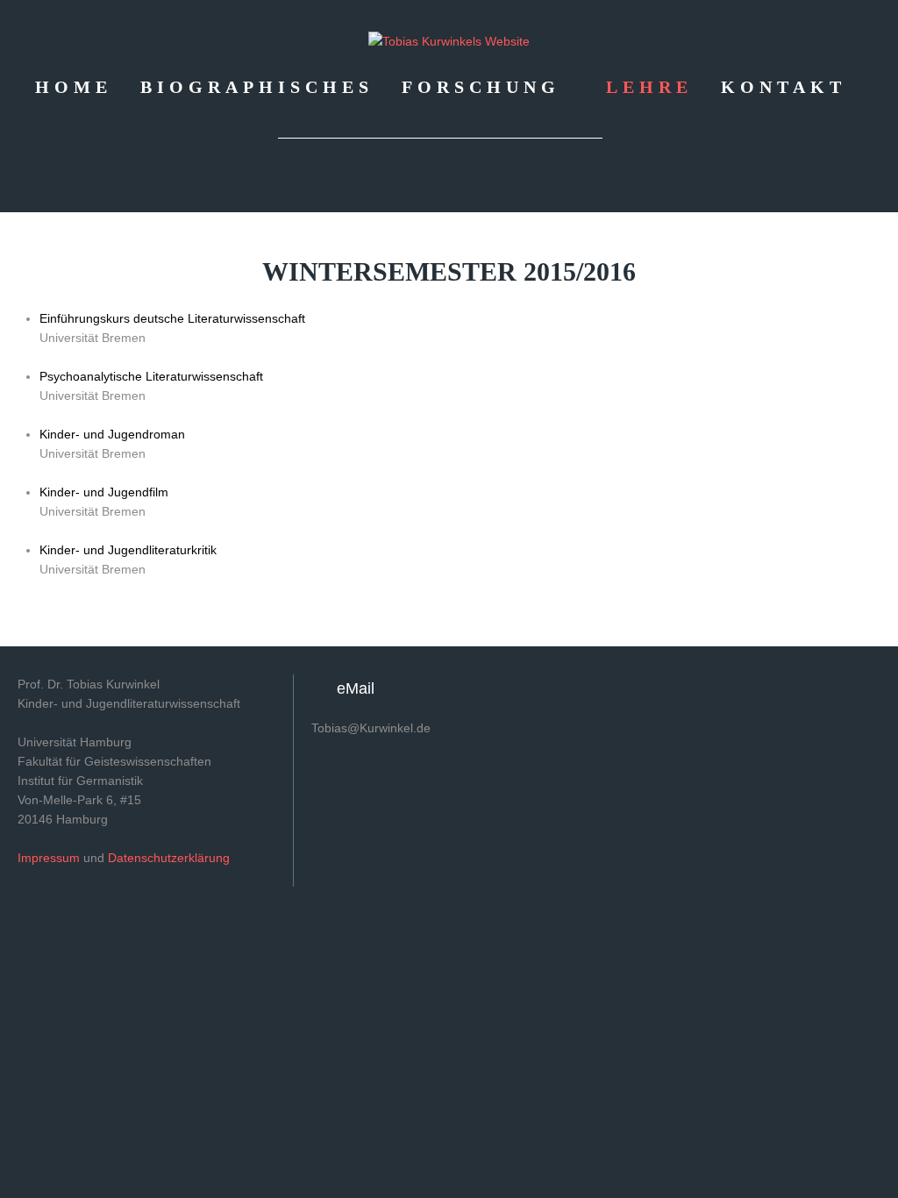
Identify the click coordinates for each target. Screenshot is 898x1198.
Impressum (49, 858)
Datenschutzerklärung (169, 858)
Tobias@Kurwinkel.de (371, 728)
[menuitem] (73, 86)
